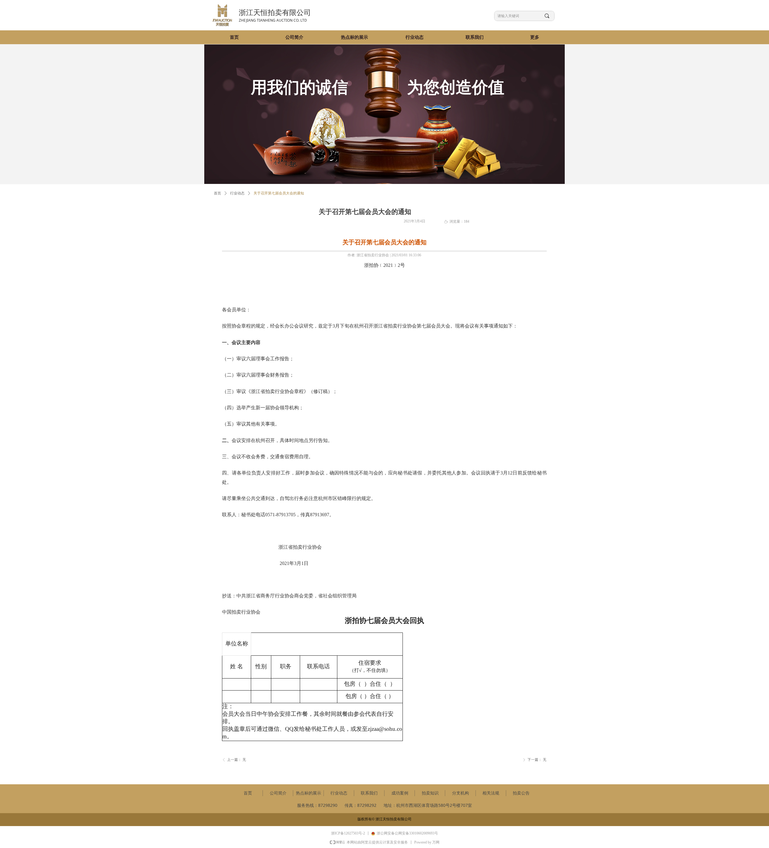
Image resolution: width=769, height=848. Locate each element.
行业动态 (237, 193)
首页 (217, 193)
